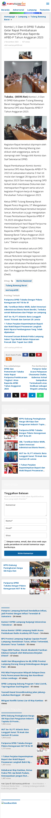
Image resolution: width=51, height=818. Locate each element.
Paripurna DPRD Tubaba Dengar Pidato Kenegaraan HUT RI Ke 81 (32, 433)
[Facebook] (25, 355)
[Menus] (48, 4)
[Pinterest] (39, 355)
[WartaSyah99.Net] (13, 3)
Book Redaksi (38, 783)
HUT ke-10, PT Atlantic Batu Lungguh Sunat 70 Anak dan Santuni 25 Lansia (33, 456)
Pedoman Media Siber (10, 786)
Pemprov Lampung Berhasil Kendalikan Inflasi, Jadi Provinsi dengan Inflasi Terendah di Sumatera (24, 613)
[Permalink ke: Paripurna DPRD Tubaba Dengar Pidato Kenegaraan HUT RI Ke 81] (11, 434)
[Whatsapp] (40, 395)
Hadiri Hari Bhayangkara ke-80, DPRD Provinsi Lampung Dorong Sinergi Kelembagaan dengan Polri (24, 664)
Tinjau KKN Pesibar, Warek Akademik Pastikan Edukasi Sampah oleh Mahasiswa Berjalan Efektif (24, 653)
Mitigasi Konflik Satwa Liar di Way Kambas (22, 700)
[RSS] (9, 359)
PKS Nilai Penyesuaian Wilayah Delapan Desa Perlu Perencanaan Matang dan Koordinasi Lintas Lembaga (23, 675)
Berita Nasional (24, 281)
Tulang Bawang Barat (16, 285)
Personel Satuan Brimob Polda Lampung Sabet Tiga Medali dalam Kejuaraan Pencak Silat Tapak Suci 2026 (24, 339)
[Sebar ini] (7, 395)
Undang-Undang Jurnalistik (34, 786)
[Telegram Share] (32, 395)
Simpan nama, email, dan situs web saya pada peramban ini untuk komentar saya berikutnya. (25, 544)
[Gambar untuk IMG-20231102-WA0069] (25, 55)
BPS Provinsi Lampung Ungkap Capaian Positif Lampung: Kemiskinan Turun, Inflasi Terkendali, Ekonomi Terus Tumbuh (24, 641)
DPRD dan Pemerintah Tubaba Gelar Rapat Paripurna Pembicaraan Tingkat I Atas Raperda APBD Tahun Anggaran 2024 (15, 377)
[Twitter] (32, 355)
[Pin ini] (24, 395)
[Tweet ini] (15, 395)
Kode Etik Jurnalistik (9, 788)
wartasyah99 (12, 290)
